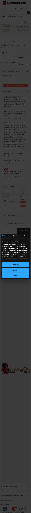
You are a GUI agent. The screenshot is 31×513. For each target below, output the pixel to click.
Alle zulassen (15, 264)
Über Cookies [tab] (25, 236)
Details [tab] (15, 236)
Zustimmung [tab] (5, 236)
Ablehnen (15, 275)
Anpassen (14, 270)
